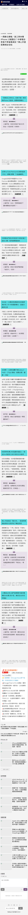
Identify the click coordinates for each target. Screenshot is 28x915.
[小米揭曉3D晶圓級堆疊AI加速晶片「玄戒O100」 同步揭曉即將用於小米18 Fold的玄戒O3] (6, 849)
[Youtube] (23, 1)
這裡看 (12, 89)
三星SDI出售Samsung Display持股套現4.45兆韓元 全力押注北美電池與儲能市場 (19, 856)
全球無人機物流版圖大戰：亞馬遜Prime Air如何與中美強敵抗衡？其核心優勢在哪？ (19, 865)
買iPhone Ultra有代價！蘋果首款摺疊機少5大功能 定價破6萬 (19, 762)
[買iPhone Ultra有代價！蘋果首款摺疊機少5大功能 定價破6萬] (6, 762)
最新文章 (4, 4)
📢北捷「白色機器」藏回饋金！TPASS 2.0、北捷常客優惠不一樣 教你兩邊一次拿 (13, 698)
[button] (24, 1)
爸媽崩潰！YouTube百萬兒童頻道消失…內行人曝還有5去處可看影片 (19, 808)
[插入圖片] (21, 889)
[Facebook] (9, 905)
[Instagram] (11, 905)
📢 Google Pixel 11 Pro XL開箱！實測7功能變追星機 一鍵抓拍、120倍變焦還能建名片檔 (14, 685)
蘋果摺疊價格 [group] (15, 8)
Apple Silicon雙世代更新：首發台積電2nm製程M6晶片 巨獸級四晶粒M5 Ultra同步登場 (19, 822)
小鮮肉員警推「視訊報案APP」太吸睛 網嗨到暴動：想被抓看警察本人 (19, 799)
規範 (3, 889)
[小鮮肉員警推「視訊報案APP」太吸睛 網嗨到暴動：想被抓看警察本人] (6, 800)
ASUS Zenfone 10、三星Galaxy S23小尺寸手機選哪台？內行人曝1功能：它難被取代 (19, 781)
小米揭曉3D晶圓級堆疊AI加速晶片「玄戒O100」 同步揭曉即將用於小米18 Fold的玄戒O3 (19, 848)
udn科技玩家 (3, 33)
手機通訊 (11, 4)
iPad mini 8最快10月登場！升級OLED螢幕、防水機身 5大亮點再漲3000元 (19, 753)
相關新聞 (3, 817)
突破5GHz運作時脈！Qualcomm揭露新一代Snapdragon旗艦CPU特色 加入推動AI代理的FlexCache (19, 831)
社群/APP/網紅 (20, 4)
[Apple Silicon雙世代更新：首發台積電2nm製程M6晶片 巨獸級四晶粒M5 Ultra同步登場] (6, 823)
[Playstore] (17, 905)
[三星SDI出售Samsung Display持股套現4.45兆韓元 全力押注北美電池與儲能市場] (6, 857)
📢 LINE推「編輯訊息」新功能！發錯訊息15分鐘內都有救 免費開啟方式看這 (14, 716)
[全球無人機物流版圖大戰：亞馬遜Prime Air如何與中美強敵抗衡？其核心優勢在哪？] (6, 866)
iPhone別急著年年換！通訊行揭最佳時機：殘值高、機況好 (19, 745)
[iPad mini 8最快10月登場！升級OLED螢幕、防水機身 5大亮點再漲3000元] (6, 754)
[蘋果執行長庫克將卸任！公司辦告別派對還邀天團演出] (6, 840)
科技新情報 (9, 33)
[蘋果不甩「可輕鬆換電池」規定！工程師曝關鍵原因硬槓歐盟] (6, 790)
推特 (8, 164)
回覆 (25, 889)
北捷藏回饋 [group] (5, 8)
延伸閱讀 (3, 776)
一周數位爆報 (5, 769)
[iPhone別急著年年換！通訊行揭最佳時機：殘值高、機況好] (6, 745)
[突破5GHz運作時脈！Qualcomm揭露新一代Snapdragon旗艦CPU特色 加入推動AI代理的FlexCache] (6, 832)
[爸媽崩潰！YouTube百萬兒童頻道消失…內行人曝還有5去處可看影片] (6, 809)
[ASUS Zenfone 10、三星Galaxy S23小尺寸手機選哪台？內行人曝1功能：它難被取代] (6, 782)
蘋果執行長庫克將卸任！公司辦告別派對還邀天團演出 (19, 839)
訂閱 (20, 908)
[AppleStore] (19, 905)
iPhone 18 (4, 739)
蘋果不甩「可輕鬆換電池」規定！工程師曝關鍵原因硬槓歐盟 (19, 789)
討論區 (3, 874)
